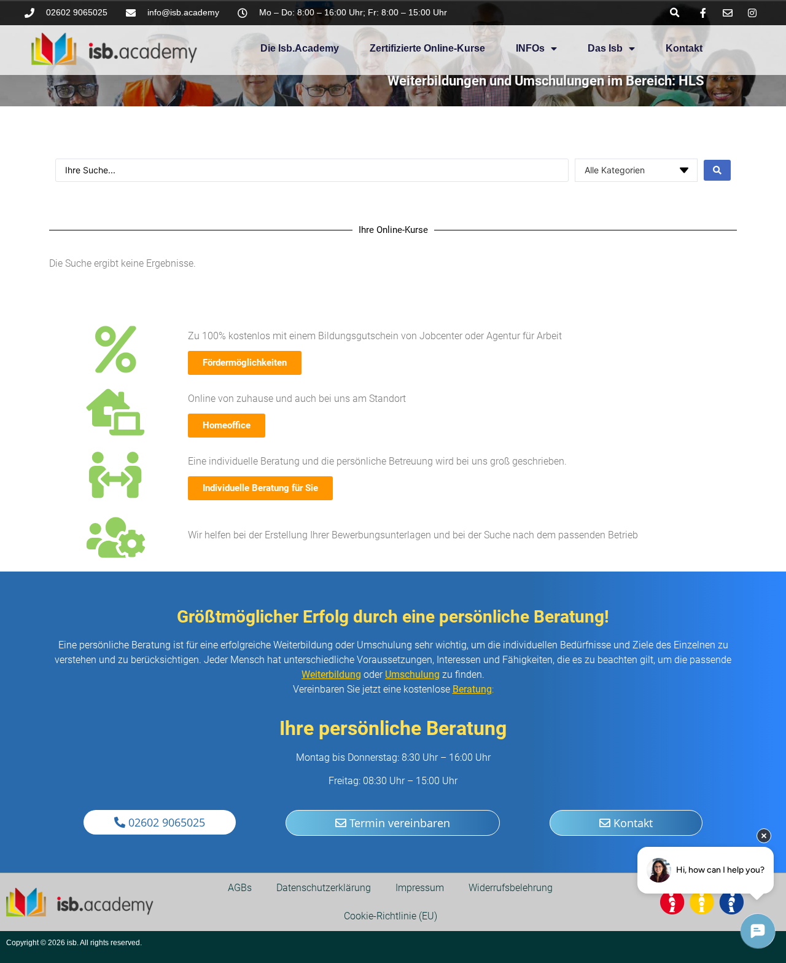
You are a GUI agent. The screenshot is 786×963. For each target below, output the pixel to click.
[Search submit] (717, 170)
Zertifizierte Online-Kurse (427, 48)
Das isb (605, 48)
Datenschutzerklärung (323, 888)
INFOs (530, 48)
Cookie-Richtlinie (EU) (390, 916)
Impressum (419, 888)
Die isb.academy (299, 48)
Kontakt (684, 48)
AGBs (240, 888)
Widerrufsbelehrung (511, 888)
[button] (674, 12)
